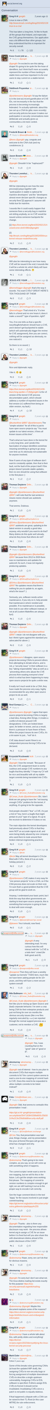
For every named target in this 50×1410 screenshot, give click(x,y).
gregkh (22, 16)
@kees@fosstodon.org (28, 135)
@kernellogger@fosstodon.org (31, 252)
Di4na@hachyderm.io (30, 485)
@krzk (22, 853)
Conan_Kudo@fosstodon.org (32, 705)
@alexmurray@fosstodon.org (31, 1156)
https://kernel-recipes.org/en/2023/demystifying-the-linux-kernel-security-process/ (28, 1343)
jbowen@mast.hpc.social (30, 156)
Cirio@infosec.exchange (24, 1097)
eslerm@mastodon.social (27, 1356)
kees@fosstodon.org (32, 56)
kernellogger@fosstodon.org (32, 173)
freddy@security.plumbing (30, 132)
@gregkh (23, 59)
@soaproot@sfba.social (29, 968)
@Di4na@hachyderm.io (29, 519)
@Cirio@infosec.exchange (30, 1132)
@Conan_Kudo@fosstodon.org (32, 793)
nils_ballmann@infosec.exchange (28, 993)
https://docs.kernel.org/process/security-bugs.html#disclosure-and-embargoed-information (27, 1315)
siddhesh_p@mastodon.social (32, 88)
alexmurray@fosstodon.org (27, 1062)
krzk (31, 756)
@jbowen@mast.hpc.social (30, 920)
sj (12, 1300)
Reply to (15, 59)
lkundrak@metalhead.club (32, 280)
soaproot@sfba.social (32, 933)
